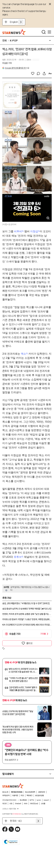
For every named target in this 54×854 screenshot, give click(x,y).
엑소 (23, 353)
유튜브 (18, 556)
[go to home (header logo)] (14, 32)
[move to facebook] (4, 829)
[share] (44, 73)
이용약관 (15, 795)
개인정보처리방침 (16, 792)
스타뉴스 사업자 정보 (9, 809)
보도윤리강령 (39, 795)
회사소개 (5, 792)
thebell (18, 803)
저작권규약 (6, 795)
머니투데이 (23, 800)
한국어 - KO (16, 821)
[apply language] (20, 22)
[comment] (38, 73)
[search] (43, 32)
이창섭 (34, 231)
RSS (22, 795)
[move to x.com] (11, 829)
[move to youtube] (17, 829)
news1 (46, 800)
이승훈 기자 (7, 63)
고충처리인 (41, 792)
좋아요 (29, 643)
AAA (25, 803)
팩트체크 (29, 795)
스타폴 (43, 803)
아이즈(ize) (34, 803)
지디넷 (4, 803)
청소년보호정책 (30, 792)
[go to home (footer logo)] (13, 786)
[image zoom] (48, 218)
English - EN (16, 22)
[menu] (49, 32)
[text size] (50, 73)
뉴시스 (39, 800)
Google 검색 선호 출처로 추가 (15, 68)
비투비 (18, 231)
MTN (32, 800)
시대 (10, 803)
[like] (32, 73)
